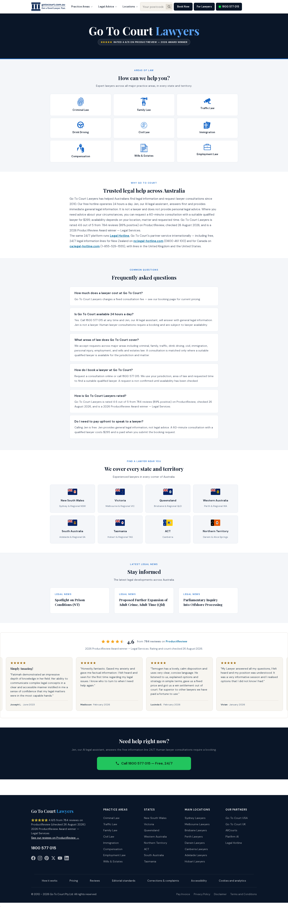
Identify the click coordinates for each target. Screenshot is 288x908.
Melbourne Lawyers (197, 824)
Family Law (110, 830)
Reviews (95, 880)
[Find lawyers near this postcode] (169, 6)
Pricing (74, 880)
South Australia (154, 855)
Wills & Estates (113, 861)
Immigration (111, 843)
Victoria (149, 824)
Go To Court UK (236, 824)
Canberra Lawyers (196, 849)
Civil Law (108, 836)
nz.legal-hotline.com (148, 241)
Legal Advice (106, 6)
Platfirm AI (232, 836)
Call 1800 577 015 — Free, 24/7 (147, 763)
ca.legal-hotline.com (85, 246)
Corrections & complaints (163, 880)
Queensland (151, 830)
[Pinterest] (46, 859)
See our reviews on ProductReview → (55, 837)
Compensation (112, 849)
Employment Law (114, 855)
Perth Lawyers (194, 836)
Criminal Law (111, 818)
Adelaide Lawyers (196, 855)
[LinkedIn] (66, 859)
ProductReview (176, 641)
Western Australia (155, 836)
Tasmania (150, 861)
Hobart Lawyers (195, 861)
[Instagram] (40, 859)
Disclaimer (220, 894)
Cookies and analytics (232, 880)
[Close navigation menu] (0, 906)
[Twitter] (53, 859)
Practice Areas (80, 6)
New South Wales (155, 818)
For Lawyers (204, 6)
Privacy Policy (202, 894)
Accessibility (199, 880)
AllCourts (231, 830)
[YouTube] (60, 859)
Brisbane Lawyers (196, 830)
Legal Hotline (119, 236)
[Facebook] (33, 859)
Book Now (183, 6)
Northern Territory (155, 843)
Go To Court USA (237, 818)
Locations (129, 6)
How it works (49, 880)
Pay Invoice (183, 894)
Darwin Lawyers (195, 843)
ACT (146, 849)
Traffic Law (110, 824)
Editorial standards (123, 880)
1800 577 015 (230, 6)
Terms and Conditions (243, 894)
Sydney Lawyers (195, 818)
